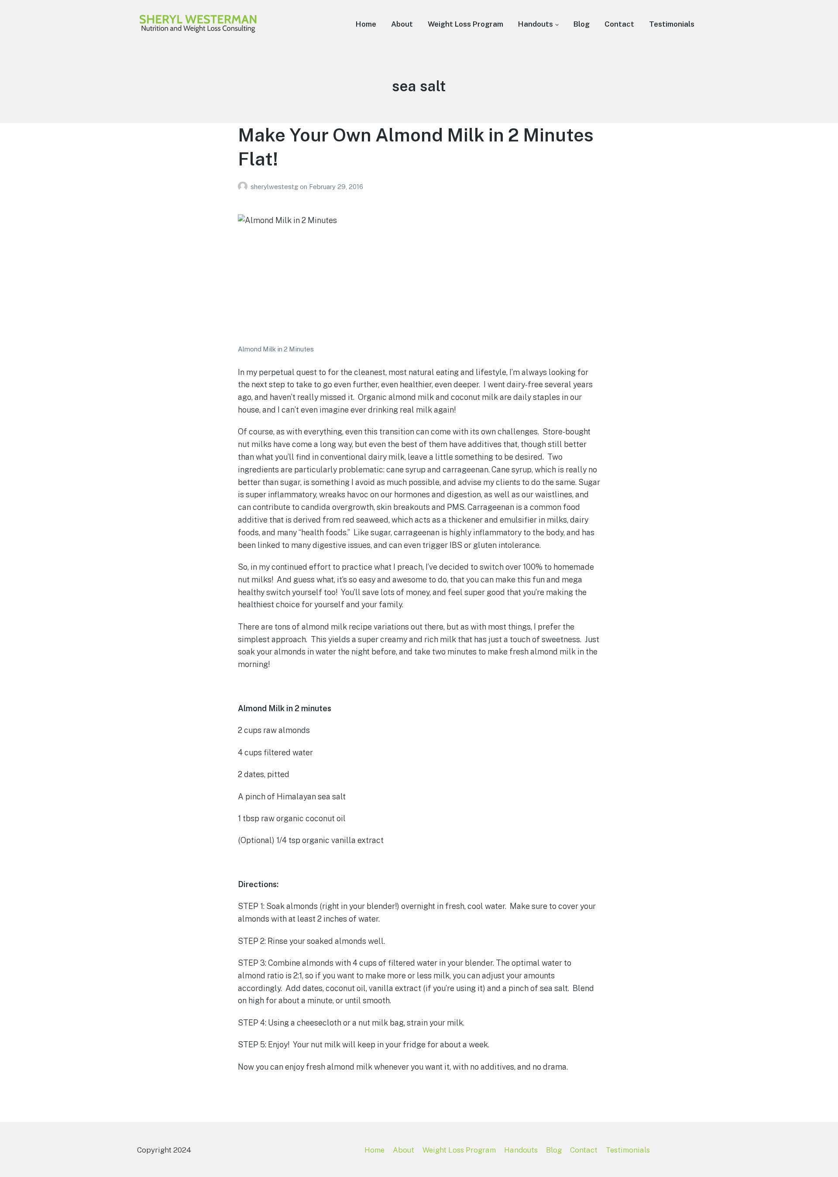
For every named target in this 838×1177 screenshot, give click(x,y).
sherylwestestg (275, 186)
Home (366, 24)
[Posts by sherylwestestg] (244, 186)
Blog (582, 24)
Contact (619, 24)
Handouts (535, 24)
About (402, 24)
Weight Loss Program (465, 24)
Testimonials (671, 24)
